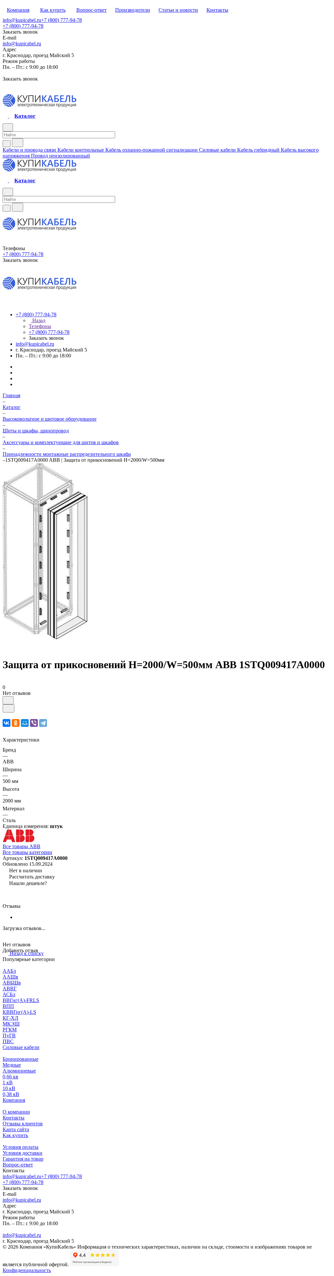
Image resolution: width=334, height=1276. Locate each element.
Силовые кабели (21, 1047)
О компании (16, 1112)
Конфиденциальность (27, 1270)
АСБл (9, 994)
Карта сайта (16, 1129)
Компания (14, 1100)
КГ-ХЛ (10, 1018)
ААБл (9, 971)
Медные (12, 1065)
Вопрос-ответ (18, 1164)
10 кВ (9, 1088)
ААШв (10, 977)
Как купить (15, 1135)
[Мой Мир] (25, 723)
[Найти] (17, 142)
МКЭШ (11, 1024)
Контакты (13, 1117)
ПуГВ (9, 1035)
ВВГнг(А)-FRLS (21, 1000)
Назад (38, 320)
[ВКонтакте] (6, 723)
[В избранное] (8, 700)
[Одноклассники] (16, 723)
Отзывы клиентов (23, 1123)
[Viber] (34, 723)
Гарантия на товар (23, 1159)
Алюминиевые (19, 1070)
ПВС (8, 1041)
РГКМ (10, 1029)
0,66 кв (10, 1076)
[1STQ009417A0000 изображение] (45, 637)
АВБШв (12, 982)
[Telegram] (43, 723)
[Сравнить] (8, 708)
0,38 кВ (11, 1094)
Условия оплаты (20, 1147)
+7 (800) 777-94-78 (61, 20)
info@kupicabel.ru (22, 20)
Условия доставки (22, 1153)
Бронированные (20, 1059)
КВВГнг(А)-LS (19, 1012)
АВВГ (10, 988)
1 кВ (8, 1082)
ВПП (8, 1006)
